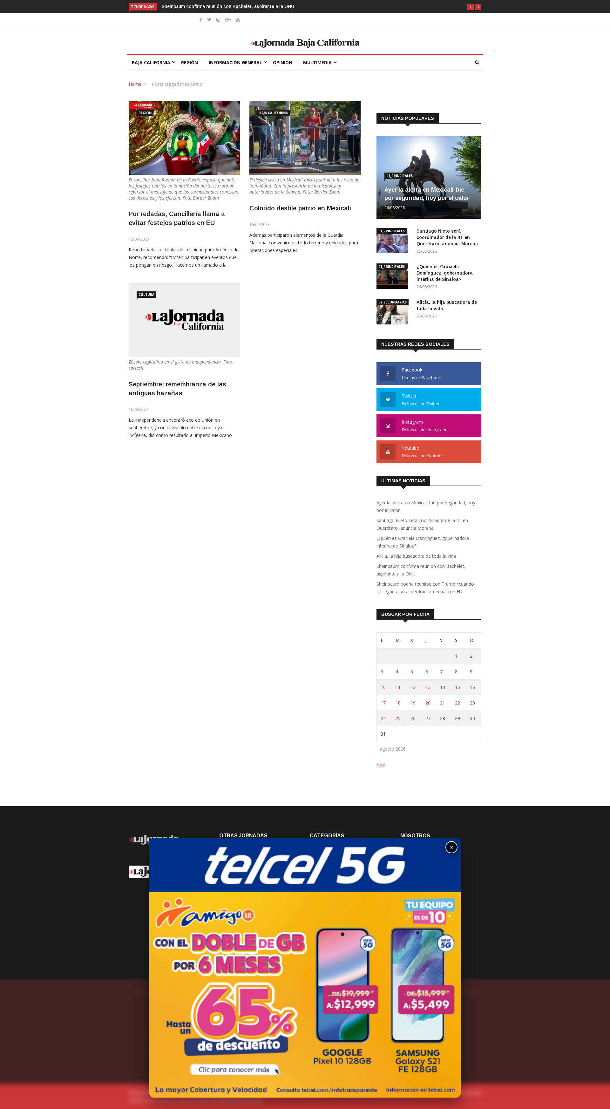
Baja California (151, 62)
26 (413, 718)
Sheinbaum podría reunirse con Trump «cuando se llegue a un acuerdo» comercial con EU (425, 588)
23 (472, 703)
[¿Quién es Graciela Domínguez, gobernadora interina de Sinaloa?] (393, 277)
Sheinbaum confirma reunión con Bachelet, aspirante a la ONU (228, 6)
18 (398, 703)
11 (398, 687)
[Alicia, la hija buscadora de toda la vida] (393, 313)
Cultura (146, 294)
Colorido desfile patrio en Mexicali (300, 208)
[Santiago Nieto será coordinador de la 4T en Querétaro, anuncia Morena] (393, 241)
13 (427, 687)
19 (413, 703)
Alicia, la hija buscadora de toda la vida (416, 556)
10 (383, 687)
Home (135, 84)
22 (457, 703)
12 (413, 687)
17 (383, 703)
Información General (235, 62)
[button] (470, 7)
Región (189, 62)
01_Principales (399, 175)
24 (383, 718)
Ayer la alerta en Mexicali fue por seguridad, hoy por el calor (425, 506)
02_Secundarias (392, 302)
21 (442, 703)
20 (427, 703)
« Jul (380, 765)
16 (472, 687)
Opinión (282, 62)
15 (457, 687)
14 (442, 687)
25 (398, 718)
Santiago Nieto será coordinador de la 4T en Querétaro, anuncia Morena (447, 237)
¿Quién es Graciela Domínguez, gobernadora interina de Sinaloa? (445, 273)
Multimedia (317, 62)
